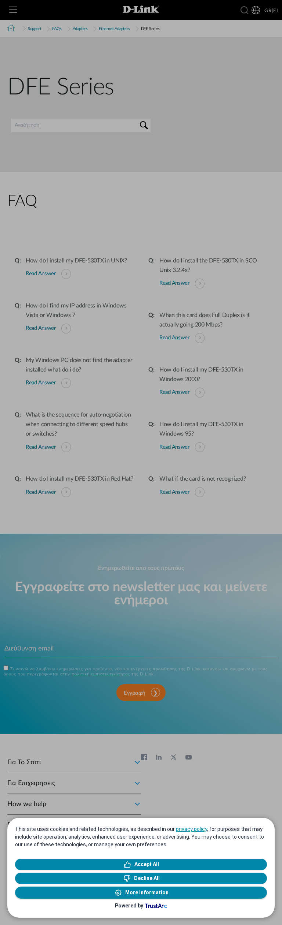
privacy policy (191, 829)
